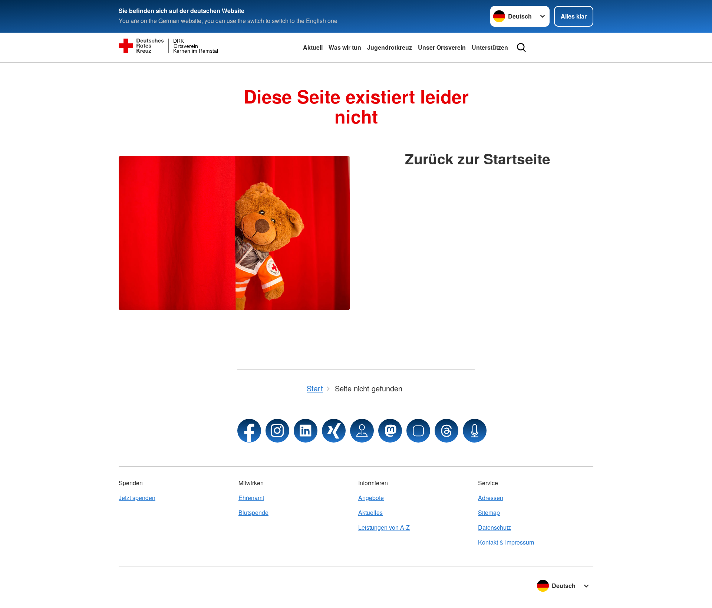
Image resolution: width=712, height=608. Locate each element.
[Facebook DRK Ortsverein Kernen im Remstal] (249, 431)
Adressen (490, 497)
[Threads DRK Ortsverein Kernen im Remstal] (446, 431)
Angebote (371, 497)
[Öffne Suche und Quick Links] (521, 47)
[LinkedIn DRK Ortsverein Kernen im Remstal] (305, 431)
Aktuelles (370, 512)
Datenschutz (494, 527)
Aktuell (313, 47)
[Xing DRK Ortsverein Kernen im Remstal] (334, 431)
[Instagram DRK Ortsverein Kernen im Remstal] (277, 431)
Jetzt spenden (137, 497)
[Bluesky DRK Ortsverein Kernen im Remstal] (418, 431)
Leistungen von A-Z (384, 527)
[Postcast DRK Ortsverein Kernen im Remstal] (475, 431)
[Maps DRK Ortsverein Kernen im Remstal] (362, 431)
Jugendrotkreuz (389, 47)
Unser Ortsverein (442, 47)
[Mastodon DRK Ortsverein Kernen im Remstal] (390, 431)
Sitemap (489, 512)
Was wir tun (345, 47)
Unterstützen (490, 47)
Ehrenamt (251, 497)
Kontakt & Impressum (506, 542)
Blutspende (253, 512)
